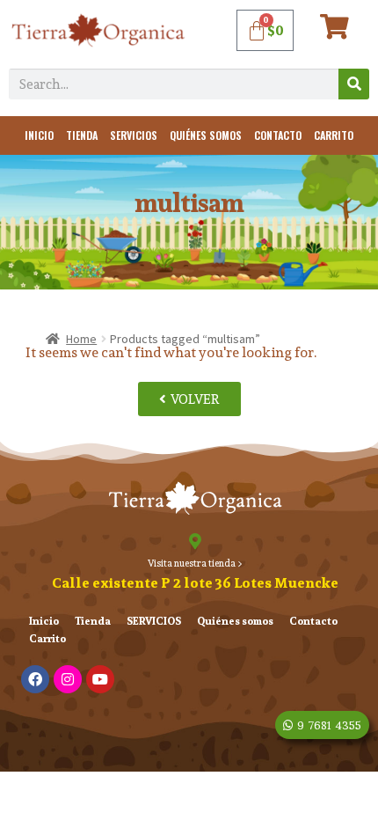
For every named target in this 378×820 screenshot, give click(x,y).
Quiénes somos (206, 135)
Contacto (278, 135)
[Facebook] (35, 679)
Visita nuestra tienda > (195, 563)
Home (81, 339)
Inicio (39, 135)
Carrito (333, 135)
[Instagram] (68, 679)
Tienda (82, 135)
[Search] (353, 84)
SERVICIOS (133, 135)
